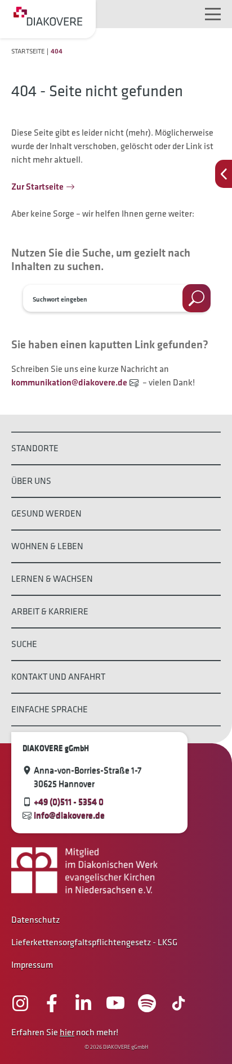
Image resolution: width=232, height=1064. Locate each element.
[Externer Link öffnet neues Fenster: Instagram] (20, 1003)
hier (67, 1032)
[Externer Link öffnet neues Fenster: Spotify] (146, 1003)
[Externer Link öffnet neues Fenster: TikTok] (178, 1003)
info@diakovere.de (69, 815)
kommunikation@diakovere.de (69, 382)
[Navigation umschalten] (213, 14)
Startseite (27, 51)
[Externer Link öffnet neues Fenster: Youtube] (115, 1003)
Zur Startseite (37, 186)
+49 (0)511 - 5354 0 (69, 801)
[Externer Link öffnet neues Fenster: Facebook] (51, 1003)
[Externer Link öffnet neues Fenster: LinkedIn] (83, 1003)
